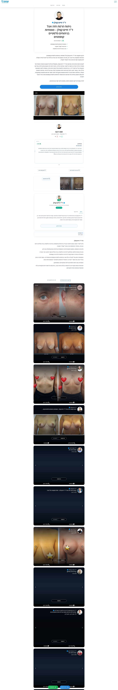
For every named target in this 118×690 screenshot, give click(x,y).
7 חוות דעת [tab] (55, 438)
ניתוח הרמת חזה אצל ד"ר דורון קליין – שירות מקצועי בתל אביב (61, 490)
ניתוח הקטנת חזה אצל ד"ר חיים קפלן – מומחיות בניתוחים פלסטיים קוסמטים (58, 409)
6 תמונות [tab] (62, 316)
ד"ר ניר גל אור (73, 529)
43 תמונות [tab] (63, 438)
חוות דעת (58, 5)
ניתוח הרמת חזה (72, 328)
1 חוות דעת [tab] (55, 641)
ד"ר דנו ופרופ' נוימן (72, 651)
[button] (59, 241)
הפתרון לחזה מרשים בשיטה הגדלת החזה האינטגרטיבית (63, 612)
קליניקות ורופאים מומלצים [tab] (65, 280)
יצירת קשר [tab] (76, 211)
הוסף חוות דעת (41, 170)
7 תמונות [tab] (62, 641)
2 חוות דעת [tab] (55, 357)
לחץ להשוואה (45, 178)
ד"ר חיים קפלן (60, 22)
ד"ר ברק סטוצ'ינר (72, 367)
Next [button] (34, 151)
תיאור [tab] (81, 211)
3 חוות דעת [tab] (55, 560)
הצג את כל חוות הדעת (74, 170)
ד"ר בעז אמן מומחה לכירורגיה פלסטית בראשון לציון (65, 610)
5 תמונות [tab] (62, 560)
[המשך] (36, 303)
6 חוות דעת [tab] (55, 316)
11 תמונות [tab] (59, 479)
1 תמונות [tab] (59, 397)
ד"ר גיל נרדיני (73, 326)
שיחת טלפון (59, 87)
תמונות (63, 5)
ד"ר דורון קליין (73, 488)
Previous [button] (83, 151)
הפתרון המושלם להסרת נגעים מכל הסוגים (66, 287)
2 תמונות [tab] (62, 357)
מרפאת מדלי (73, 285)
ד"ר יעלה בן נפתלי (72, 569)
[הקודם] (82, 303)
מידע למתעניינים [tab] (50, 280)
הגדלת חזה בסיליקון (71, 368)
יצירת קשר (52, 5)
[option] (59, 151)
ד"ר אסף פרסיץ (73, 448)
